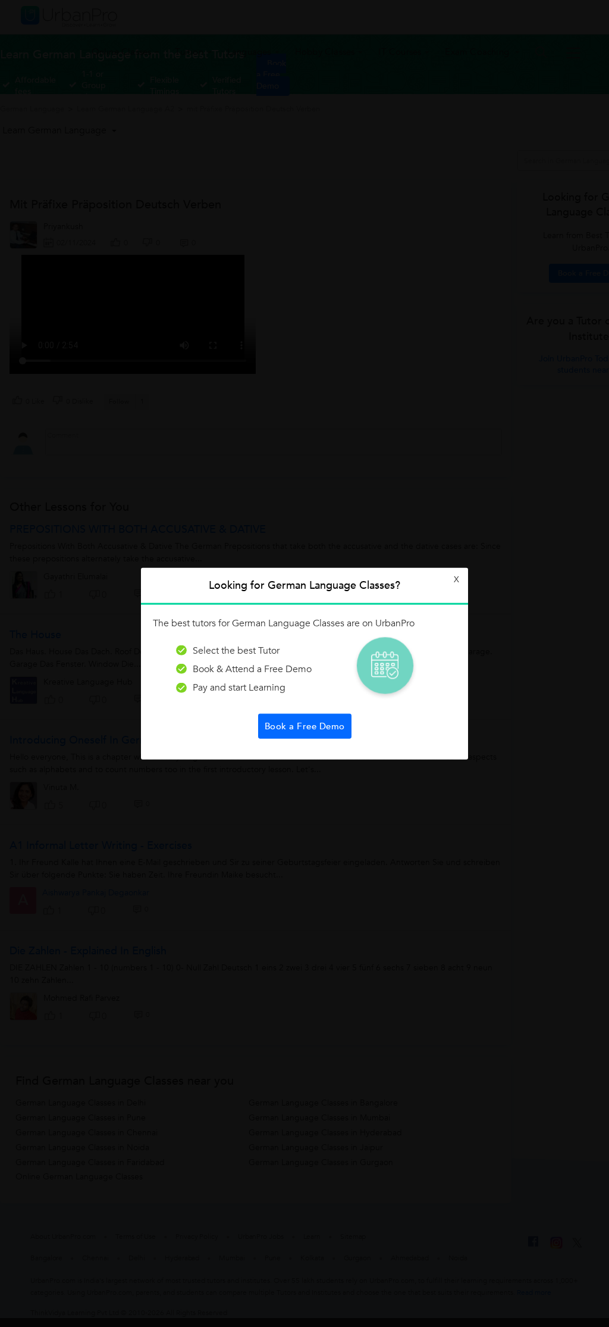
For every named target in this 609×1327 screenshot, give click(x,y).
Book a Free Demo (305, 726)
